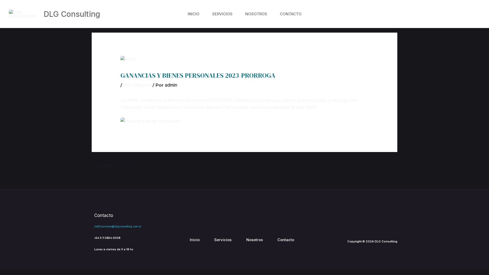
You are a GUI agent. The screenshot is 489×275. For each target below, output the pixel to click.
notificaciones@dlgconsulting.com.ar (117, 226)
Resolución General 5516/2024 (200, 100)
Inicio (193, 13)
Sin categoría (137, 85)
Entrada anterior (112, 165)
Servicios (222, 13)
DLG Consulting (72, 14)
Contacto (291, 13)
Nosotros (256, 13)
